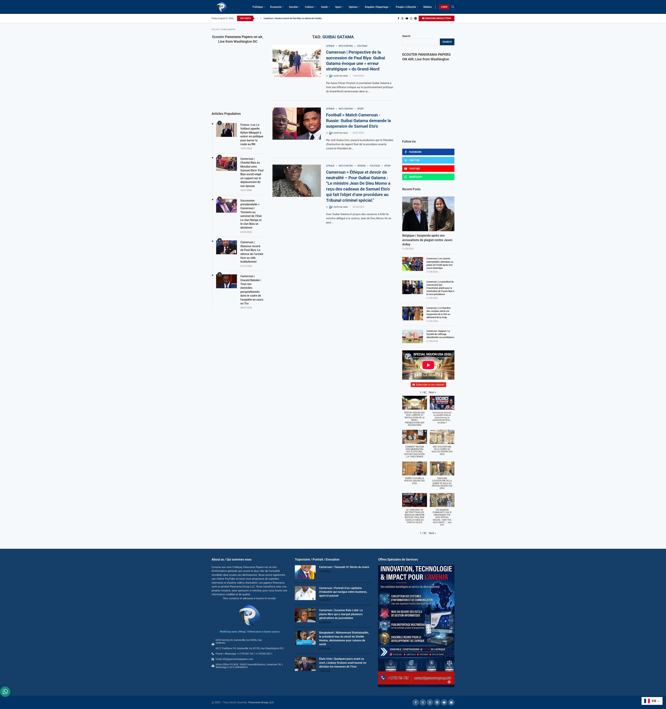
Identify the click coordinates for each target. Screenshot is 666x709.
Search (406, 36)
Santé (324, 6)
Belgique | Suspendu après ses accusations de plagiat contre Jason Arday (427, 240)
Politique (258, 6)
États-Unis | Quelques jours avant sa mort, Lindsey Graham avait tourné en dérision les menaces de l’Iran (342, 662)
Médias (427, 6)
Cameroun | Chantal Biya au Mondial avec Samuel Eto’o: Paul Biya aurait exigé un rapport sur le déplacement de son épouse (251, 172)
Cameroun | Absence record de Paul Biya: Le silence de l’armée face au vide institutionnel (251, 252)
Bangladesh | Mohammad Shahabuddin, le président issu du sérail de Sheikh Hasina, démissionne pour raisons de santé (344, 638)
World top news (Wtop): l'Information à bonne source (250, 631)
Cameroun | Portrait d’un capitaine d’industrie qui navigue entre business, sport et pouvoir (343, 591)
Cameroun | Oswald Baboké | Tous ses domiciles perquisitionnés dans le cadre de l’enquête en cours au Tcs (251, 290)
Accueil (215, 29)
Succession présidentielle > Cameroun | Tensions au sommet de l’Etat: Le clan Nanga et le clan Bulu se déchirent (251, 214)
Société (293, 6)
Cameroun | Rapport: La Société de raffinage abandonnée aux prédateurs (440, 334)
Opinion (353, 6)
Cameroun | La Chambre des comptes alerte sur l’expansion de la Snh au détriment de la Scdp (438, 313)
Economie (275, 6)
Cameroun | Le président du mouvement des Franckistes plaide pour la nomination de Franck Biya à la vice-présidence (440, 288)
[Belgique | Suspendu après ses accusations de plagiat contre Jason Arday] (428, 214)
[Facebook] (398, 18)
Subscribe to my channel (430, 384)
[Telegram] (415, 18)
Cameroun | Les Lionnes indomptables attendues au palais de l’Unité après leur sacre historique (439, 263)
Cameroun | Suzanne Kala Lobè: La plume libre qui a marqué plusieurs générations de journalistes (341, 614)
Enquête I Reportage (376, 6)
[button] (257, 18)
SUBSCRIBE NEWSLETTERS (437, 18)
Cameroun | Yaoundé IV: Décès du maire (344, 567)
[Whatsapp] (411, 18)
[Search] (452, 7)
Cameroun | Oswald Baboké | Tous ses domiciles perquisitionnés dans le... (298, 18)
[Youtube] (406, 18)
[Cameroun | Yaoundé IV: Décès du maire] (305, 572)
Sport (338, 6)
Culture (309, 6)
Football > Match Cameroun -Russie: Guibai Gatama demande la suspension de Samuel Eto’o (358, 121)
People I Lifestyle (406, 6)
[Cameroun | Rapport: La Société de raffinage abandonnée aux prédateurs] (412, 336)
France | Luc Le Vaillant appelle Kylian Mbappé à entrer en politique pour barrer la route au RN (251, 134)
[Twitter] (402, 18)
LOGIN (444, 7)
